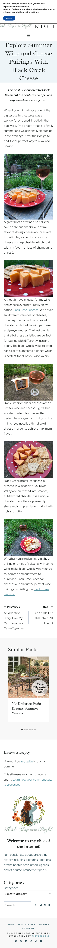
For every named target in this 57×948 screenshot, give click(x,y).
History (44, 924)
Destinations (27, 924)
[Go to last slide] (11, 691)
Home (11, 924)
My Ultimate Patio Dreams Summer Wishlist (26, 708)
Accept (9, 18)
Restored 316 (41, 936)
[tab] (22, 729)
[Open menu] (29, 35)
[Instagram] (21, 941)
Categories (11, 888)
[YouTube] (41, 941)
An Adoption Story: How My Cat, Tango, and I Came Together (14, 617)
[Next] (46, 691)
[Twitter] (36, 941)
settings (35, 12)
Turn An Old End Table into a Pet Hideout (42, 615)
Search (42, 905)
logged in (27, 761)
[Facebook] (16, 941)
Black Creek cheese (25, 310)
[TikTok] (31, 941)
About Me (28, 928)
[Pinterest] (26, 941)
